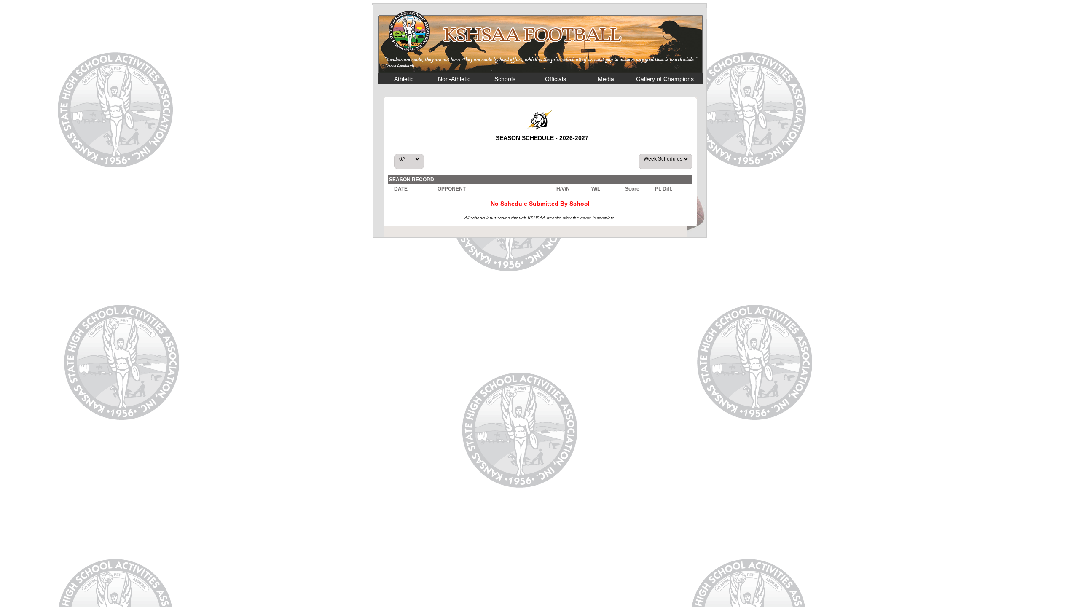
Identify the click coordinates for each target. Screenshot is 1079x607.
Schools (504, 78)
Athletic (403, 78)
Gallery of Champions (665, 78)
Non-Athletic (454, 78)
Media (606, 78)
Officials (555, 78)
